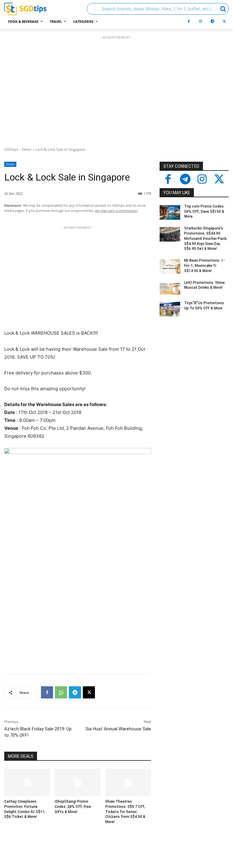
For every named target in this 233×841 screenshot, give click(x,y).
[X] (224, 21)
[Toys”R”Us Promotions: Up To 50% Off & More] (170, 309)
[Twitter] (219, 179)
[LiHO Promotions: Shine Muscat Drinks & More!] (170, 288)
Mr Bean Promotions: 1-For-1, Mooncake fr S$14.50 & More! (204, 265)
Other (27, 149)
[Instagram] (200, 21)
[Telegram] (212, 21)
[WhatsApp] (61, 692)
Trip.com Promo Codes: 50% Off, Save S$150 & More (204, 211)
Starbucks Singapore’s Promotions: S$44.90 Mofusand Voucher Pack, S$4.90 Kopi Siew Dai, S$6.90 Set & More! (205, 238)
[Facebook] (188, 21)
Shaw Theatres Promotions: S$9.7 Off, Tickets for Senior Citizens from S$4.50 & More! (125, 811)
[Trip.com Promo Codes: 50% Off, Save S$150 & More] (170, 212)
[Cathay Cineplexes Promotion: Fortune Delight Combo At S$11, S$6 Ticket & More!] (27, 782)
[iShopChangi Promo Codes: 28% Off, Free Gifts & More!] (77, 782)
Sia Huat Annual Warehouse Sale (118, 729)
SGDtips (11, 149)
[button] (157, 8)
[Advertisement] (116, 89)
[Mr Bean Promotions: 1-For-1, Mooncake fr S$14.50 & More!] (170, 266)
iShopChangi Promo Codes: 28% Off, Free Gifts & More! (73, 806)
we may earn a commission (116, 210)
